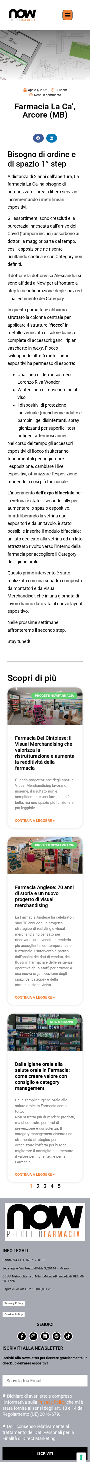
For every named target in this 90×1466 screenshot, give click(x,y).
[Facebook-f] (21, 1336)
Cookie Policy (13, 1314)
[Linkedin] (45, 1336)
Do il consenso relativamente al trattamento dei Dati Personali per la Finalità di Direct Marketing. (38, 1432)
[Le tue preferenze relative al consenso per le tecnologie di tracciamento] (81, 1457)
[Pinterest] (56, 1336)
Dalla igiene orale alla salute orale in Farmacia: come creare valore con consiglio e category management (42, 1076)
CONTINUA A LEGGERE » (35, 821)
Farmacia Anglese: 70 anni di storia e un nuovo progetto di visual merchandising (44, 896)
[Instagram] (33, 1336)
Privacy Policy (13, 1303)
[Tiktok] (68, 1336)
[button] (67, 15)
